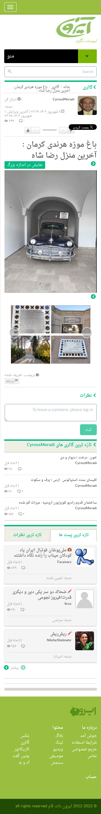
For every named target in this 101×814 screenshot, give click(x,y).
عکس (24, 736)
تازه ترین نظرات (27, 535)
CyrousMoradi (63, 100)
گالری (25, 742)
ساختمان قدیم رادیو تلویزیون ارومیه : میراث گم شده (58, 503)
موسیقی (56, 756)
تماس (92, 756)
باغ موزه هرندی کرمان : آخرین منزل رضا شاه (41, 89)
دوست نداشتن (71, 130)
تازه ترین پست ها (74, 535)
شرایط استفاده (84, 742)
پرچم (10, 381)
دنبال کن (10, 99)
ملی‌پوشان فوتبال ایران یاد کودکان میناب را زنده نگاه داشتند (43, 553)
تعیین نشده (54, 578)
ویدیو (58, 749)
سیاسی (57, 620)
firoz (68, 604)
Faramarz (64, 562)
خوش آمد (88, 736)
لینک (59, 742)
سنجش (57, 763)
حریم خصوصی (84, 749)
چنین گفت (20, 756)
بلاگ (59, 736)
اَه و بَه (24, 763)
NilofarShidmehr (59, 641)
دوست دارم (28, 130)
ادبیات (58, 657)
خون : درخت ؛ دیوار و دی (78, 458)
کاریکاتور (21, 749)
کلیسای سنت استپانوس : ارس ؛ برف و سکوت (64, 480)
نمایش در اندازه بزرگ (25, 165)
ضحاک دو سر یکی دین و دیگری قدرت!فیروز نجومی (42, 594)
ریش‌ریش (58, 634)
